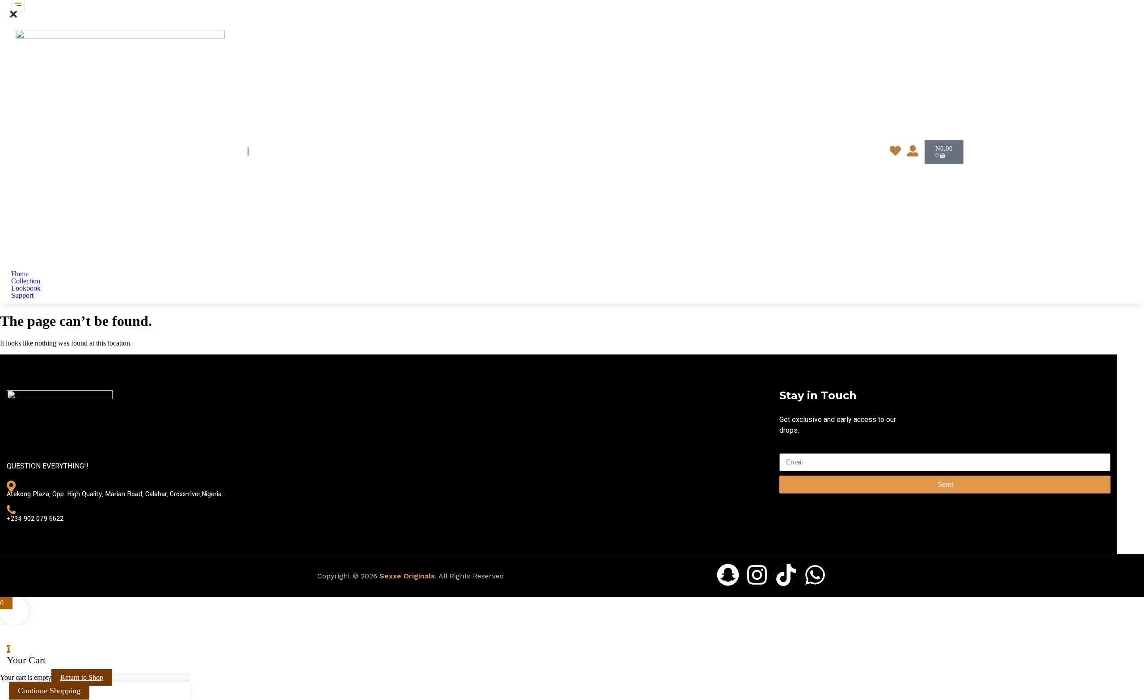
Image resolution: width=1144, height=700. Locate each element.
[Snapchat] (728, 574)
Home (20, 274)
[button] (13, 17)
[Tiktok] (786, 574)
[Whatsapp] (815, 574)
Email (787, 449)
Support (22, 295)
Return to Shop (81, 677)
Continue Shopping (49, 690)
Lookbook (26, 288)
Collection (25, 281)
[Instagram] (757, 574)
